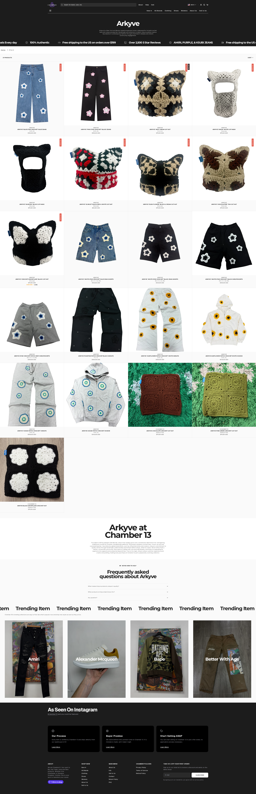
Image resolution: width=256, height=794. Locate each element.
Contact (111, 776)
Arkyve (11, 50)
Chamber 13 (160, 429)
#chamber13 (52, 714)
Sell (152, 5)
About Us (193, 11)
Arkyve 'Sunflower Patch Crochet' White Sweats (160, 356)
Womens (184, 11)
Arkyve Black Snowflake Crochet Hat (32, 505)
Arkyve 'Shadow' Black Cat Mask (32, 204)
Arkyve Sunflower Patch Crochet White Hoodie (224, 356)
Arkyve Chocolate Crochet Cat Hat (160, 431)
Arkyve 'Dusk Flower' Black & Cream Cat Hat (160, 204)
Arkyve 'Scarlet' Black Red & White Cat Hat (96, 204)
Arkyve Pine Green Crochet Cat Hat (224, 431)
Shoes (176, 11)
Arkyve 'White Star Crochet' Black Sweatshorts (224, 279)
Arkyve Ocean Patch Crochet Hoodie (96, 431)
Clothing (168, 11)
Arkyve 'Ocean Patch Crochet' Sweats (31, 431)
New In (149, 11)
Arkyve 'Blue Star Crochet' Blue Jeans (32, 129)
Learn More (56, 747)
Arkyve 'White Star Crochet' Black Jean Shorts (160, 279)
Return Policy (113, 779)
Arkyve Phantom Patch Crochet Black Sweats (96, 356)
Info (110, 770)
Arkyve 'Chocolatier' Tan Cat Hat (224, 204)
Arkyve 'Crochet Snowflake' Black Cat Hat (32, 279)
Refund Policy (141, 773)
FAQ (110, 782)
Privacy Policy (141, 767)
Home (3, 50)
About (140, 5)
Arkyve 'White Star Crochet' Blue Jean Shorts (96, 279)
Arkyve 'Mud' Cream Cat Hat (160, 129)
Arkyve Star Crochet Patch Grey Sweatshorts (32, 356)
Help (147, 5)
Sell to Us (203, 11)
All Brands (158, 11)
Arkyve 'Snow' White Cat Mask (224, 129)
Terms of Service (142, 770)
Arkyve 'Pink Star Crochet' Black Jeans (96, 129)
